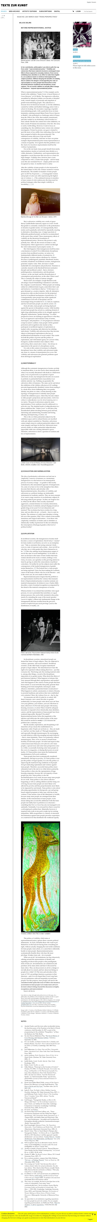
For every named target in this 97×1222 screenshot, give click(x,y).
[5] (33, 184)
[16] (49, 553)
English (89, 2)
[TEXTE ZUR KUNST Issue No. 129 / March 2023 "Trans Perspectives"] (82, 34)
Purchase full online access (82, 61)
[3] (35, 159)
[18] (38, 605)
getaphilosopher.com (26, 1004)
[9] (47, 289)
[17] (35, 568)
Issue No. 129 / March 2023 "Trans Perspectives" (37, 17)
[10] (55, 295)
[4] (35, 163)
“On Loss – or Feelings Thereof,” (35, 1160)
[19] (33, 705)
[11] (46, 301)
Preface (35, 1109)
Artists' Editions (29, 11)
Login (78, 11)
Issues (4, 11)
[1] (44, 92)
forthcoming (38, 1175)
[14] (46, 414)
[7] (52, 247)
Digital (57, 11)
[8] (53, 255)
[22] (45, 758)
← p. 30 (3, 15)
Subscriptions (45, 11)
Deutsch (94, 2)
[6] (41, 227)
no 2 (32, 1177)
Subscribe (77, 57)
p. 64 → (3, 17)
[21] (27, 752)
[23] (35, 972)
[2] (46, 104)
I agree (90, 1219)
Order (75, 50)
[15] (25, 551)
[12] (55, 303)
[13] (41, 320)
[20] (45, 720)
